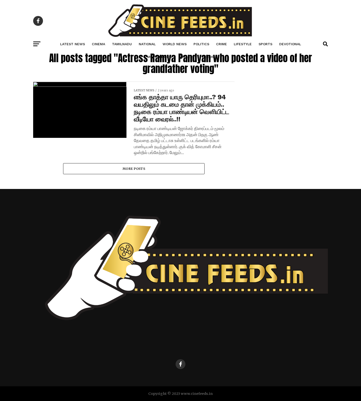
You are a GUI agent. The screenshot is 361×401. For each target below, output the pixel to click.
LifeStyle (243, 44)
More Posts (134, 169)
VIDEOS (207, 57)
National (147, 44)
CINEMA (98, 44)
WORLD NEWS (175, 44)
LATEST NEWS (72, 44)
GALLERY (186, 57)
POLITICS (201, 44)
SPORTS (265, 44)
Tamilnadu (122, 44)
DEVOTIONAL (290, 44)
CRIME (221, 44)
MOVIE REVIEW (159, 57)
